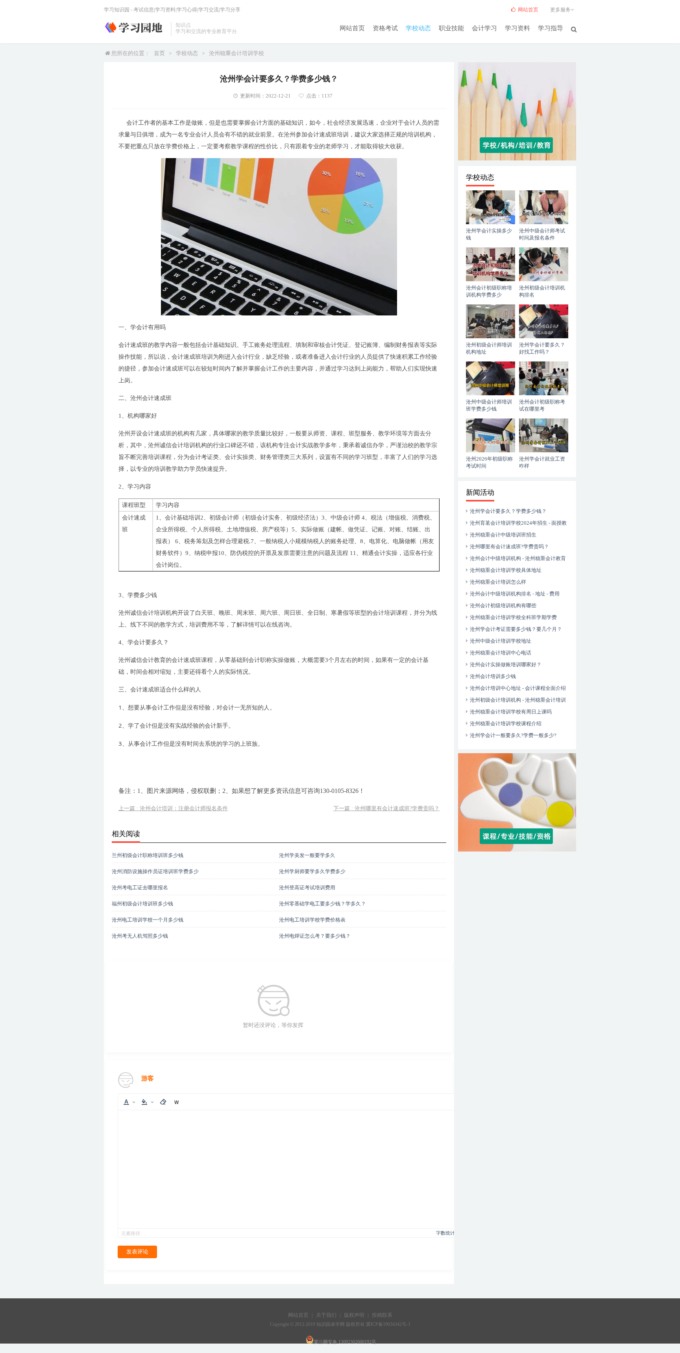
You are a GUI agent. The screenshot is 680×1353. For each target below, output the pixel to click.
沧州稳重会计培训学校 (236, 53)
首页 (159, 53)
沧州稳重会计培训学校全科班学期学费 (513, 617)
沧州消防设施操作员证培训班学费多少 (155, 871)
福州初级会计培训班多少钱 (142, 904)
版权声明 (354, 1315)
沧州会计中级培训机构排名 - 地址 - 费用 (515, 594)
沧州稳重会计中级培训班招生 (503, 535)
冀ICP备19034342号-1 (388, 1324)
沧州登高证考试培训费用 (307, 887)
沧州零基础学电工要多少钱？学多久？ (322, 904)
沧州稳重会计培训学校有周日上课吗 (511, 712)
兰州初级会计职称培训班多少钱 (147, 855)
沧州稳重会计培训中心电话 (500, 653)
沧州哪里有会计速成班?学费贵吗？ (509, 546)
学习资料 (517, 28)
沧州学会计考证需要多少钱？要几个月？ (516, 629)
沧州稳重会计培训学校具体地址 (505, 570)
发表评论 (137, 1252)
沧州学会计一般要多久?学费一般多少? (513, 735)
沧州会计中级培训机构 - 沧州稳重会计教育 (518, 558)
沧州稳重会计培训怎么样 (498, 582)
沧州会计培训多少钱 (493, 676)
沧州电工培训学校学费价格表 (312, 920)
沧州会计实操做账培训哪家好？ (505, 664)
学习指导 (550, 28)
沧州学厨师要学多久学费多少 (312, 871)
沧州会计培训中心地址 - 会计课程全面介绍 (518, 688)
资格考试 (385, 28)
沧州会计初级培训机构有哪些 (503, 605)
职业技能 (451, 28)
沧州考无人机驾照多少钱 (140, 936)
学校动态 (418, 28)
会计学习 (484, 28)
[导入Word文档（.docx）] (176, 1102)
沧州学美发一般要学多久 (307, 855)
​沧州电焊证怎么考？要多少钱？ (315, 936)
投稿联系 (382, 1315)
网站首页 (352, 28)
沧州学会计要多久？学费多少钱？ (508, 511)
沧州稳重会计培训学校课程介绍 (505, 723)
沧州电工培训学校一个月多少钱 (147, 920)
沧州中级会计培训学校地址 (500, 641)
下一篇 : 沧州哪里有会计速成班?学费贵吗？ (386, 808)
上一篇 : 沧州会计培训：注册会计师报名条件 (173, 808)
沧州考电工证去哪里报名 (140, 887)
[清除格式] (163, 1102)
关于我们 (326, 1315)
